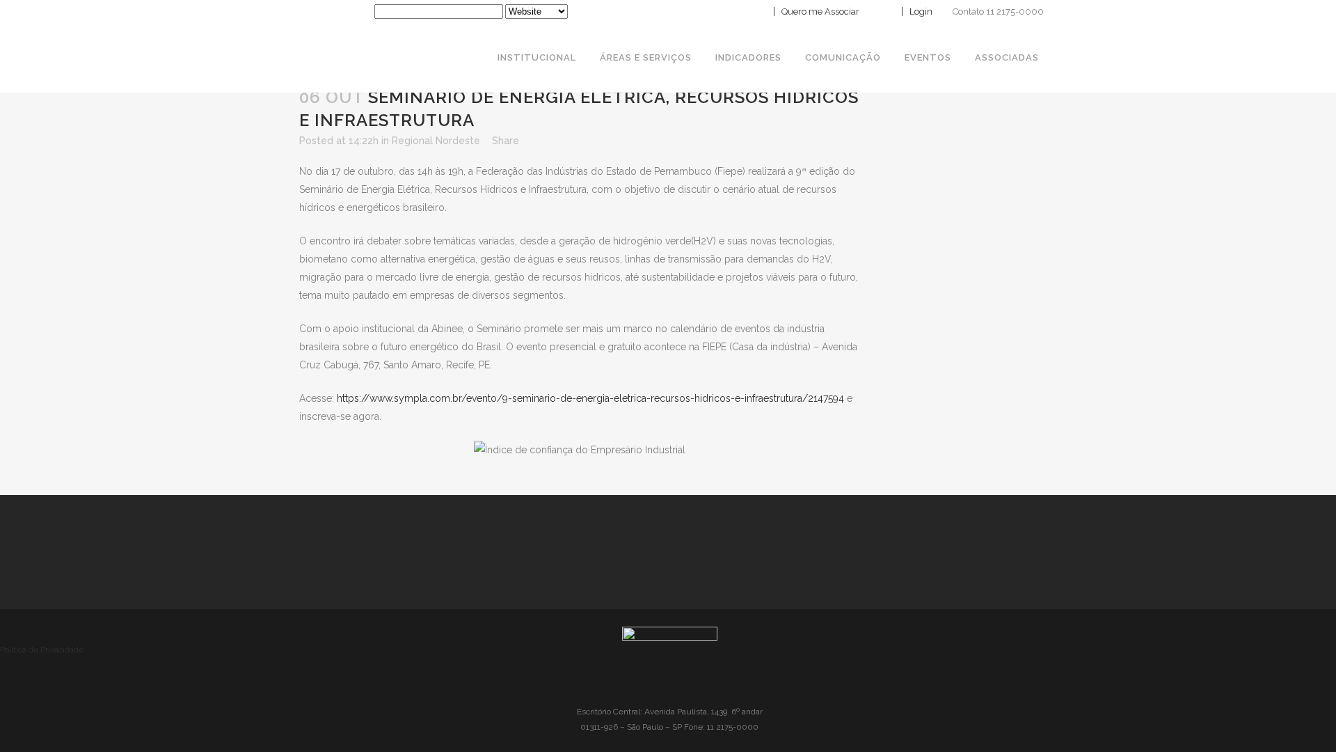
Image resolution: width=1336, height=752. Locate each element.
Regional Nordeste (436, 140)
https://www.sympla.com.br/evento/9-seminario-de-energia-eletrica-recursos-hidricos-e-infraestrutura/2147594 (590, 398)
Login (919, 11)
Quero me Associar (819, 11)
